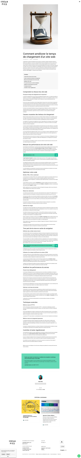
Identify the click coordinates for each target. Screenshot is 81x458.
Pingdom (50, 148)
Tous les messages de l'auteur (40, 383)
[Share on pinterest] (39, 389)
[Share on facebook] (36, 389)
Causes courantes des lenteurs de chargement (32, 78)
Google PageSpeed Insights (40, 148)
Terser (35, 185)
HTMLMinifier (38, 182)
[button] (79, 1)
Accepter (3, 454)
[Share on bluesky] (43, 389)
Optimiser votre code (27, 81)
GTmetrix (46, 148)
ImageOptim (45, 216)
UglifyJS (31, 185)
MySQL (48, 295)
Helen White (36, 59)
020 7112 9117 (24, 443)
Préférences (13, 454)
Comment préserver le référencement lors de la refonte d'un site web (30, 416)
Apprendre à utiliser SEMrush (48, 415)
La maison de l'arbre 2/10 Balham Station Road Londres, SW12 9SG (26, 449)
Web (31, 59)
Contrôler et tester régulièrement (30, 87)
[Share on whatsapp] (42, 389)
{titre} (8, 456)
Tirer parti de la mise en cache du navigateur (31, 82)
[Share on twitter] (37, 389)
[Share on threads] (38, 389)
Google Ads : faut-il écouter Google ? (45, 449)
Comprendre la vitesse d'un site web (30, 76)
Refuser (8, 454)
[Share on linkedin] (41, 389)
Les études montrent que (36, 97)
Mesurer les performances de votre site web (31, 79)
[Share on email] (44, 389)
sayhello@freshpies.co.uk (26, 442)
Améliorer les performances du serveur (30, 84)
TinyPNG (40, 216)
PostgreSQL (52, 295)
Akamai (29, 260)
